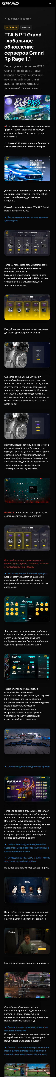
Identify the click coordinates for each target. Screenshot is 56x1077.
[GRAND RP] (10, 3)
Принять (32, 1069)
